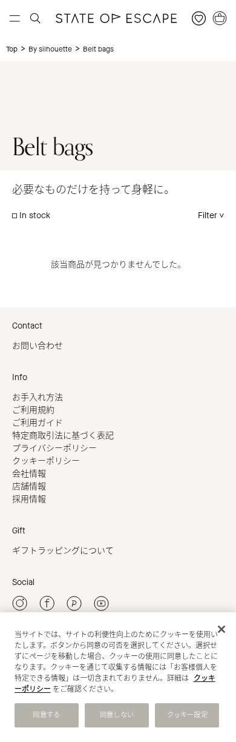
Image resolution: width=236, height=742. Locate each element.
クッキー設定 (187, 715)
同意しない (117, 715)
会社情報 (29, 474)
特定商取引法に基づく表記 (63, 435)
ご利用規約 (33, 410)
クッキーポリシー (46, 461)
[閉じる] (221, 629)
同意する (46, 715)
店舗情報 (29, 486)
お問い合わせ (37, 346)
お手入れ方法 (37, 397)
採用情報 (29, 499)
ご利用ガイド (37, 423)
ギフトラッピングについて (63, 550)
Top (12, 49)
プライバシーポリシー (54, 448)
